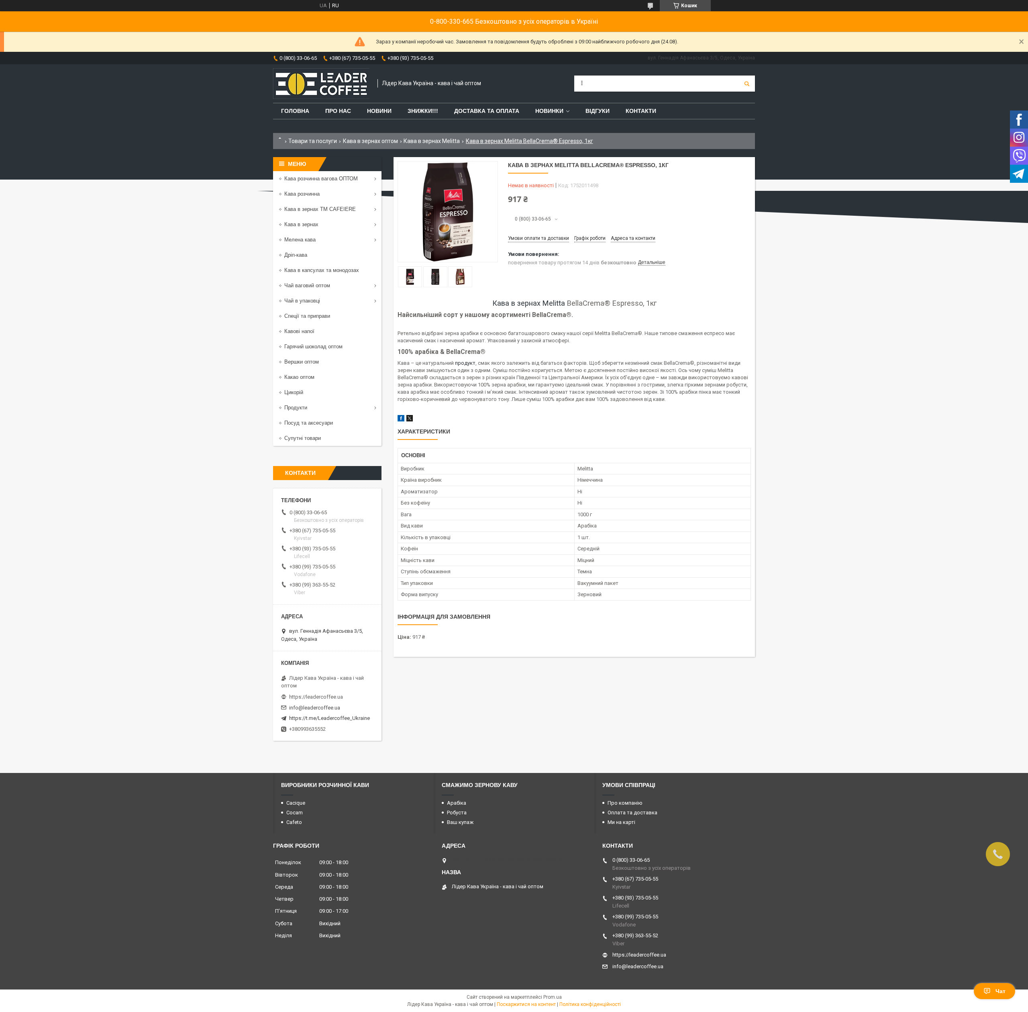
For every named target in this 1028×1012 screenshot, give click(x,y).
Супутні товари (302, 438)
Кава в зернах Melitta (432, 141)
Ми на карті (621, 822)
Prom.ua (552, 997)
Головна (295, 111)
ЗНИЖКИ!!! (423, 111)
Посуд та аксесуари (308, 423)
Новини (379, 111)
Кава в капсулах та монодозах (321, 270)
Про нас (338, 111)
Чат (1000, 991)
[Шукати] (747, 84)
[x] (409, 420)
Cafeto (294, 822)
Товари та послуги (312, 141)
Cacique (295, 803)
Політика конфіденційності (590, 1004)
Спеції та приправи (307, 316)
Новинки (549, 111)
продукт (465, 363)
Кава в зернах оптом (370, 141)
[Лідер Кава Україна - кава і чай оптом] (321, 83)
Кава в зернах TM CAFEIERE (320, 209)
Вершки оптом (301, 362)
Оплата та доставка (632, 813)
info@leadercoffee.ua (314, 708)
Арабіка (456, 803)
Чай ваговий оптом (307, 285)
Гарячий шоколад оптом (313, 346)
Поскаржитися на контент (526, 1004)
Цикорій (293, 392)
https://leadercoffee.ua (316, 697)
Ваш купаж (460, 822)
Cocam (294, 813)
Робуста (457, 813)
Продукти (295, 408)
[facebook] (401, 420)
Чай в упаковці (302, 301)
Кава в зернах (301, 224)
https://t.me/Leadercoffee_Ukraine (329, 718)
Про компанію (625, 803)
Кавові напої (299, 331)
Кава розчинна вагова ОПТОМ (321, 179)
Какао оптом (299, 377)
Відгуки (597, 111)
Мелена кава (300, 240)
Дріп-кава (295, 255)
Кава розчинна (302, 194)
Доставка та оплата (486, 111)
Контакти (641, 111)
